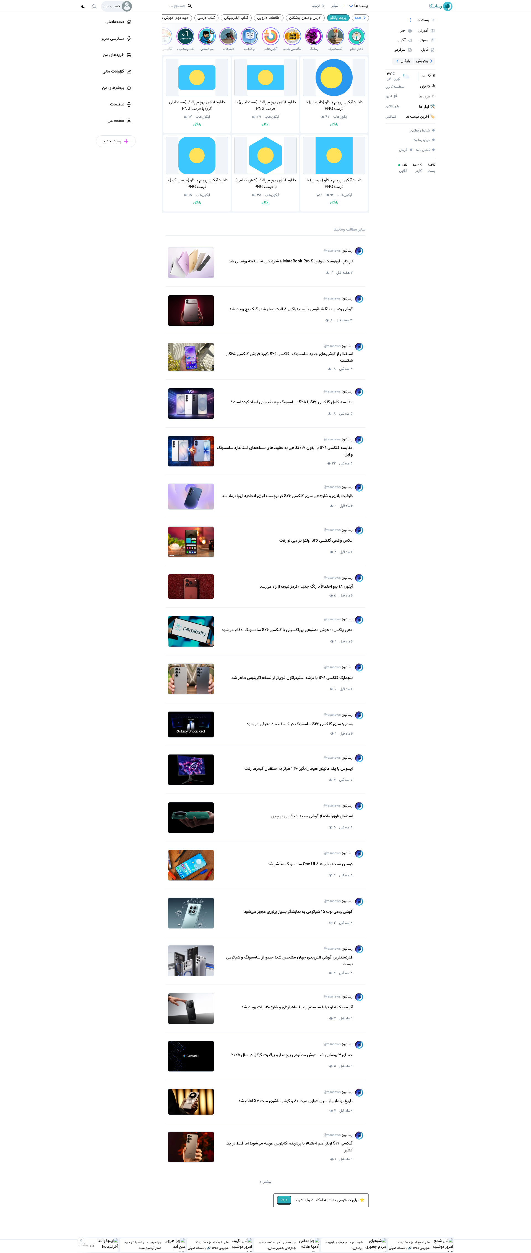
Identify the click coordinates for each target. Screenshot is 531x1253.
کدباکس (391, 117)
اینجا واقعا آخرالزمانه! (81, 1244)
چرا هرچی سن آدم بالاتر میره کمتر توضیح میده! (143, 1245)
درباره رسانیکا (424, 140)
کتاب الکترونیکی (236, 17)
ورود (284, 1199)
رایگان (405, 61)
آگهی (401, 40)
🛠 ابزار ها (427, 107)
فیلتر (334, 6)
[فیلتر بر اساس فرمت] (410, 20)
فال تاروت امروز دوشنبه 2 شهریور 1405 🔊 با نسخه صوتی (208, 1245)
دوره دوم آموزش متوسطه (169, 17)
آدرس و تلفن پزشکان (305, 17)
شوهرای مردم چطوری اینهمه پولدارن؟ (344, 1245)
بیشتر (267, 1182)
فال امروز (391, 96)
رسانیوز (338, 251)
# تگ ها (428, 76)
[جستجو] (94, 6)
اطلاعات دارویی (268, 17)
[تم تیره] (83, 6)
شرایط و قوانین (422, 130)
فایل (424, 50)
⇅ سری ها (427, 97)
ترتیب (316, 6)
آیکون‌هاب (340, 116)
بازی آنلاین (392, 106)
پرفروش (422, 61)
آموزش (423, 31)
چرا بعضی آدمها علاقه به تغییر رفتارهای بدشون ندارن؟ (276, 1245)
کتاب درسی (206, 17)
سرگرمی (399, 50)
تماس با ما (425, 150)
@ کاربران (427, 87)
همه (358, 17)
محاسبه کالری (395, 87)
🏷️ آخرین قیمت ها (420, 117)
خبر (402, 31)
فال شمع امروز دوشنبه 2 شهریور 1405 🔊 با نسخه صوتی (409, 1245)
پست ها (423, 20)
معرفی (423, 40)
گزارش (406, 150)
